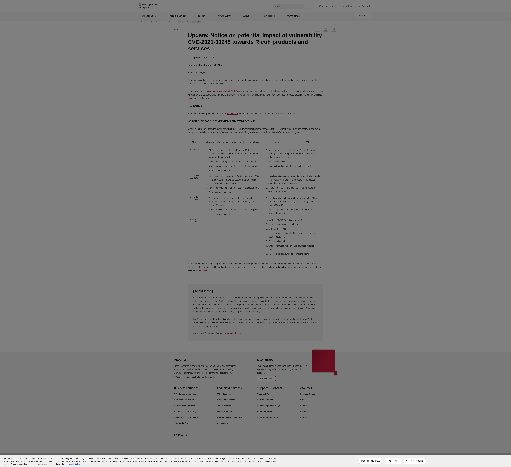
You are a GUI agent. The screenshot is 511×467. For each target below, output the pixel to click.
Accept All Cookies (415, 460)
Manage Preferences (370, 460)
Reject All (393, 460)
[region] (255, 461)
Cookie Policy (74, 464)
